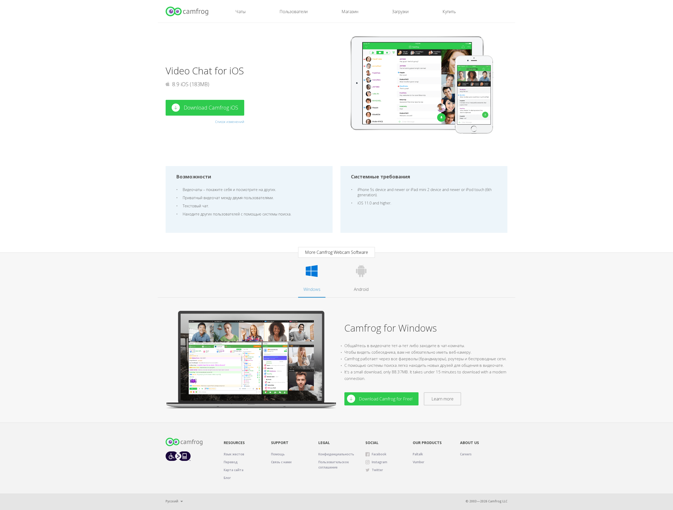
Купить (449, 11)
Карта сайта (233, 470)
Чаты (241, 11)
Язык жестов (234, 454)
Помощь (278, 454)
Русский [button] (172, 501)
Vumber (418, 462)
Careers (466, 454)
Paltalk (418, 454)
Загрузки (400, 11)
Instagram (379, 462)
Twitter (377, 470)
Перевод (231, 462)
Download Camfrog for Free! (385, 399)
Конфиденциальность (336, 454)
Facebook (379, 454)
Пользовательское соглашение (333, 465)
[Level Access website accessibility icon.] (178, 456)
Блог (227, 478)
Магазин (349, 11)
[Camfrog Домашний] (187, 11)
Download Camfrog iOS (210, 107)
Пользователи (293, 11)
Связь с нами (281, 462)
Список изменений (229, 122)
